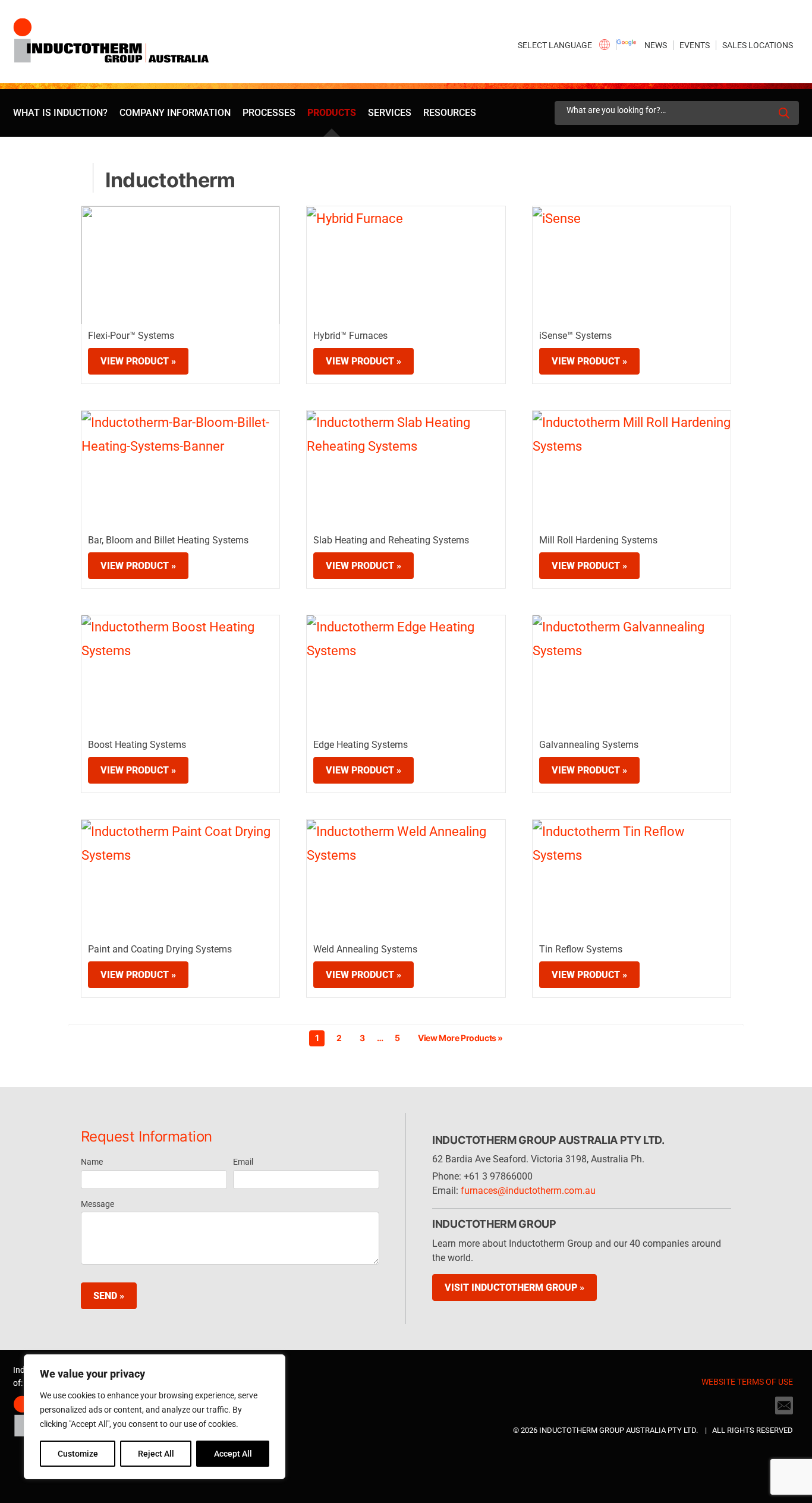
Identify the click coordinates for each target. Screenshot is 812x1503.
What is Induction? (60, 112)
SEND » (108, 1295)
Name (92, 1161)
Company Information (175, 112)
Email (243, 1161)
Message (97, 1204)
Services (389, 112)
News (655, 45)
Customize (78, 1453)
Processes (269, 112)
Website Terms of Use (747, 1381)
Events (694, 45)
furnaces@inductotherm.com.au (528, 1190)
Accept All (233, 1453)
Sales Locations (757, 45)
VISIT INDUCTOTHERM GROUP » (514, 1287)
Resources (449, 112)
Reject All (156, 1453)
